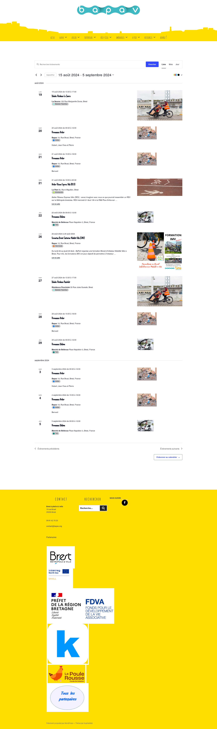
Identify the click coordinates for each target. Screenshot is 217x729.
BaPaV (62, 37)
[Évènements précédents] (36, 74)
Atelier (74, 37)
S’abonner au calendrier (166, 457)
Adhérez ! (163, 37)
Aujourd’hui (50, 75)
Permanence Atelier (58, 132)
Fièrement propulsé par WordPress (60, 723)
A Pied (134, 37)
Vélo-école (104, 37)
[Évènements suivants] (41, 74)
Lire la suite (56, 204)
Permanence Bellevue (58, 217)
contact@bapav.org (54, 526)
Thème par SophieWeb (84, 723)
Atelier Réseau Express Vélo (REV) (63, 184)
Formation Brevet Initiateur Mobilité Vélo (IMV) (68, 238)
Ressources (148, 37)
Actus (52, 37)
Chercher (152, 64)
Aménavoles (120, 37)
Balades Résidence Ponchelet (61, 282)
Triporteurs (88, 37)
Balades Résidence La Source (61, 96)
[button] (177, 74)
